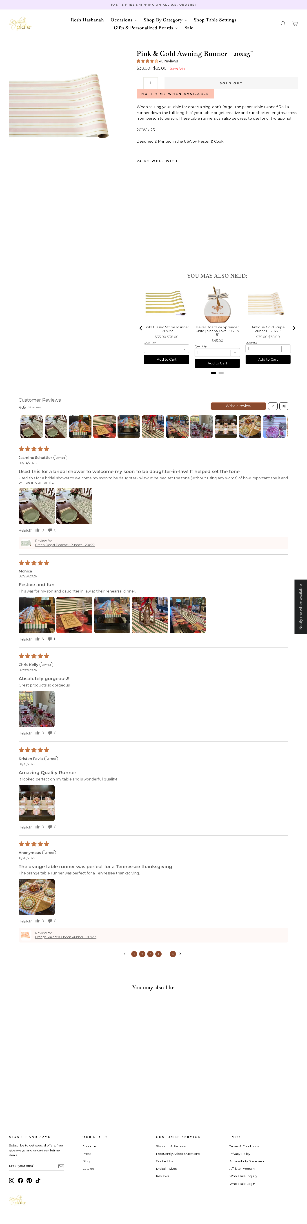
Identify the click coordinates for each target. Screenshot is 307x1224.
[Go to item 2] (56, 426)
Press (86, 1153)
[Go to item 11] (274, 426)
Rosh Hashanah (87, 20)
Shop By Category (164, 20)
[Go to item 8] (201, 426)
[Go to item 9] (226, 426)
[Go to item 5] (129, 426)
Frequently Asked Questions (178, 1153)
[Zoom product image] (65, 106)
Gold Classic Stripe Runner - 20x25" (166, 329)
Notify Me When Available (175, 94)
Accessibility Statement (247, 1161)
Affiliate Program (242, 1168)
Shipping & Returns (171, 1146)
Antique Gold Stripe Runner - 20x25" (268, 329)
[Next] (293, 328)
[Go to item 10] (250, 426)
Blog (86, 1161)
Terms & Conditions (244, 1146)
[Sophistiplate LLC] (20, 23)
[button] (283, 24)
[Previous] (141, 328)
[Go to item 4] (104, 426)
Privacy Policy (239, 1153)
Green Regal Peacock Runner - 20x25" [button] (65, 545)
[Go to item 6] (153, 426)
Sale (189, 28)
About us (89, 1146)
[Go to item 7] (177, 426)
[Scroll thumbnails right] (283, 426)
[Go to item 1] (31, 426)
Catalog (88, 1168)
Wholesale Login (242, 1183)
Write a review (238, 406)
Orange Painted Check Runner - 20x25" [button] (65, 937)
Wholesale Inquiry (243, 1176)
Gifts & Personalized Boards (144, 28)
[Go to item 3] (80, 426)
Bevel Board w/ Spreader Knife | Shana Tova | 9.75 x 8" (217, 331)
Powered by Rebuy (217, 379)
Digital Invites (166, 1168)
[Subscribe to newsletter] (61, 1166)
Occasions (122, 20)
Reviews (162, 1176)
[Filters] (273, 406)
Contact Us (164, 1161)
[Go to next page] (181, 954)
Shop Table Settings (215, 20)
